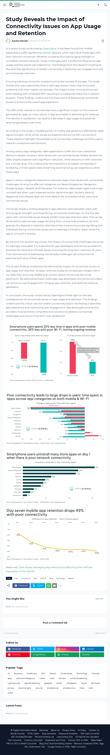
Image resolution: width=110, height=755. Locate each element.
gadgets (48, 683)
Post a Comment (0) (55, 622)
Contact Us (94, 730)
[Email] (54, 585)
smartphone (53, 688)
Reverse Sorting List (44, 737)
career (42, 678)
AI (9, 673)
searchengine (25, 688)
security (39, 688)
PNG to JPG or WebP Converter (21, 743)
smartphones (69, 688)
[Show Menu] (5, 5)
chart (16, 578)
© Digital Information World (24, 730)
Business (18, 673)
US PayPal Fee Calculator (87, 737)
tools (82, 688)
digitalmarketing (32, 683)
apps (10, 678)
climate (62, 678)
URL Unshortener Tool (34, 747)
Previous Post (11, 633)
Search (53, 673)
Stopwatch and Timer (55, 740)
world (10, 693)
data (35, 578)
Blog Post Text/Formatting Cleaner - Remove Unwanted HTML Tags (71, 743)
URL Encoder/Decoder (21, 737)
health (59, 683)
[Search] (105, 5)
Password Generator (68, 733)
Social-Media (66, 673)
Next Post (100, 633)
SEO (43, 673)
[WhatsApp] (48, 585)
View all (98, 599)
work (91, 688)
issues (84, 683)
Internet (43, 578)
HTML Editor (33, 733)
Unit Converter (15, 740)
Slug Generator (49, 733)
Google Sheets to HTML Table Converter (67, 747)
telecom (71, 578)
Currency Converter (33, 740)
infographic (72, 683)
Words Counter (17, 733)
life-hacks (95, 683)
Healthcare (32, 673)
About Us (55, 730)
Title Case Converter (89, 733)
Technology (60, 578)
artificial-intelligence (25, 678)
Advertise (43, 730)
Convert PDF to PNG (78, 740)
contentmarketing (78, 678)
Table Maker (96, 740)
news (51, 578)
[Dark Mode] (99, 5)
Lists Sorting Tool (65, 737)
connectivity (26, 578)
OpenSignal (50, 48)
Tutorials (95, 673)
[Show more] (60, 585)
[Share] (102, 41)
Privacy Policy (68, 730)
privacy (11, 688)
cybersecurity (14, 683)
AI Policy (82, 730)
